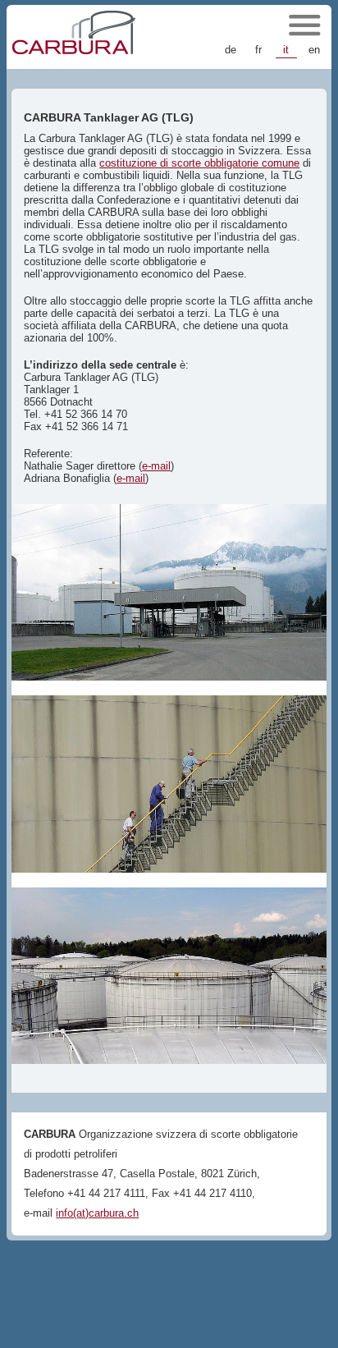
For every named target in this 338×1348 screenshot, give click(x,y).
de (230, 50)
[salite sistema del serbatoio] (169, 783)
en (314, 50)
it (286, 50)
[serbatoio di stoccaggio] (169, 592)
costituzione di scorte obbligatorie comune (199, 163)
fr (258, 50)
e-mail (156, 466)
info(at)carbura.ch (97, 1213)
